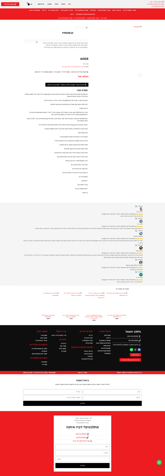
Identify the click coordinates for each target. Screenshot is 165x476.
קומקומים (107, 353)
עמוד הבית (104, 18)
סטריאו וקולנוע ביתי (81, 10)
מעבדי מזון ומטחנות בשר (65, 18)
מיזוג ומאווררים (53, 10)
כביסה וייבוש (116, 10)
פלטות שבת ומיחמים (104, 351)
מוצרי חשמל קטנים (104, 10)
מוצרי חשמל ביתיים (129, 10)
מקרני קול (63, 346)
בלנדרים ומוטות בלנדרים (39, 348)
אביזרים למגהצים (87, 359)
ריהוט (72, 14)
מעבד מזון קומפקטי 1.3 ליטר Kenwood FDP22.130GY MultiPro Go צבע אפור (94, 317)
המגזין (50, 4)
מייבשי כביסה (88, 351)
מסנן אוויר (44, 335)
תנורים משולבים (87, 340)
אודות (63, 4)
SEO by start (28, 372)
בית (69, 4)
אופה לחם (107, 335)
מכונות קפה (107, 345)
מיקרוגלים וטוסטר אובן (103, 343)
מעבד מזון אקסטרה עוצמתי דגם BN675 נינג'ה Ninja (71, 316)
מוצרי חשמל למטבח (93, 18)
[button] (139, 75)
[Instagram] (135, 349)
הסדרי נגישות (82, 372)
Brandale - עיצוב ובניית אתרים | (44, 372)
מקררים (44, 364)
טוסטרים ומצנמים (105, 340)
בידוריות (63, 343)
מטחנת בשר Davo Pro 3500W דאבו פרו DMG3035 (117, 316)
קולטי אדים (89, 343)
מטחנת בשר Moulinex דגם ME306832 (48, 316)
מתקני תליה (62, 348)
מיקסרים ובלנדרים (79, 18)
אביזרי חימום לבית (67, 10)
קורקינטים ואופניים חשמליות (85, 14)
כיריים (91, 335)
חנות (56, 4)
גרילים (44, 10)
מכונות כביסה (88, 354)
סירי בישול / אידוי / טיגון (59, 335)
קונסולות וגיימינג (34, 10)
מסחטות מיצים (106, 348)
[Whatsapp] (131, 349)
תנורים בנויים (88, 338)
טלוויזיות (93, 10)
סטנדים (63, 351)
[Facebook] (139, 349)
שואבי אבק (43, 338)
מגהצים (90, 356)
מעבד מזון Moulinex (79, 66)
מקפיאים (44, 362)
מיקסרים (44, 351)
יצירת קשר (41, 4)
